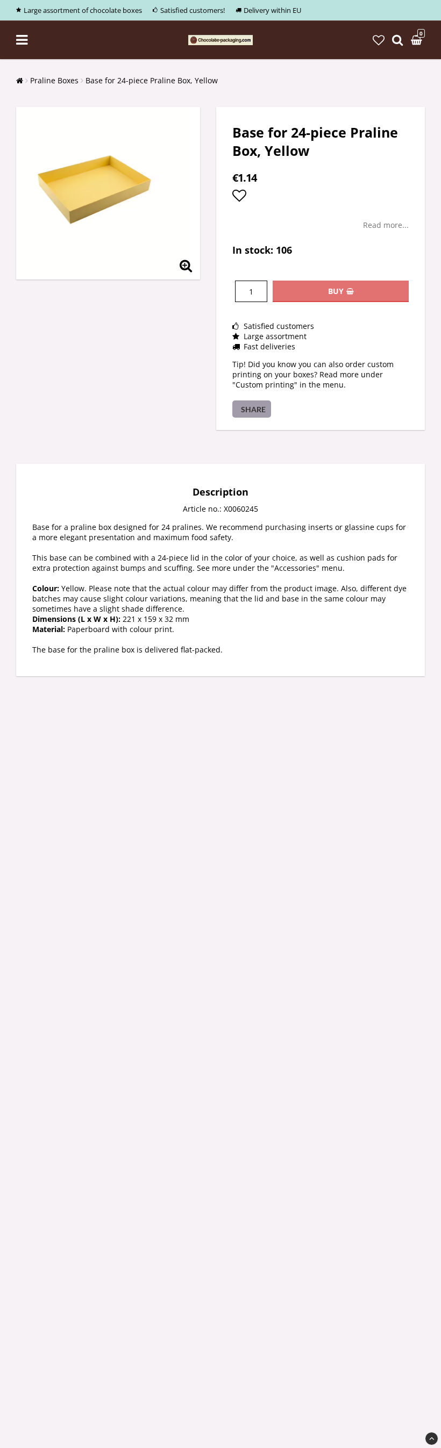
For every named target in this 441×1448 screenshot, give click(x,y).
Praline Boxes (54, 80)
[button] (379, 39)
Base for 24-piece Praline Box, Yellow (152, 80)
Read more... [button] (386, 225)
